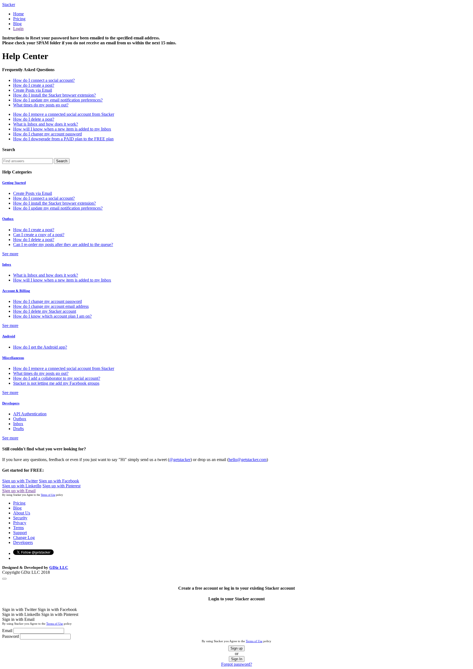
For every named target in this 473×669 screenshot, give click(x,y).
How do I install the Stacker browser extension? (54, 95)
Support (20, 532)
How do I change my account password (47, 134)
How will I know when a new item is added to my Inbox (62, 129)
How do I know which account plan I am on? (52, 316)
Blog (17, 23)
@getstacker (180, 459)
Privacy (19, 522)
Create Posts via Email (32, 90)
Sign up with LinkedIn (21, 485)
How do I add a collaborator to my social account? (56, 378)
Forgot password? (236, 664)
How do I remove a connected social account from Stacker (63, 114)
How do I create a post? (33, 85)
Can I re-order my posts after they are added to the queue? (63, 244)
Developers (10, 403)
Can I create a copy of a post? (38, 234)
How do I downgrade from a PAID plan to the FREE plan (63, 139)
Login (18, 28)
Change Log (24, 537)
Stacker (8, 4)
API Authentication (30, 414)
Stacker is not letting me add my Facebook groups (56, 383)
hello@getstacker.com (248, 459)
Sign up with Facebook (59, 481)
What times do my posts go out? (40, 105)
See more (10, 253)
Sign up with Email (19, 490)
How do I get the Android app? (40, 347)
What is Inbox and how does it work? (45, 124)
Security (20, 517)
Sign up (236, 648)
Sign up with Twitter (20, 481)
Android (8, 336)
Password (10, 636)
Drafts (18, 428)
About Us (21, 513)
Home (18, 13)
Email (7, 630)
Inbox (6, 264)
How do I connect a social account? (44, 80)
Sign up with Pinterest (61, 485)
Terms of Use (48, 494)
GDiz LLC (58, 567)
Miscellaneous (13, 358)
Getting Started (14, 183)
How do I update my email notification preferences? (58, 100)
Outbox (8, 219)
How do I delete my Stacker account (44, 311)
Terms (18, 527)
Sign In (236, 659)
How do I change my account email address (51, 306)
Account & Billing (16, 291)
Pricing (19, 18)
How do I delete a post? (33, 119)
